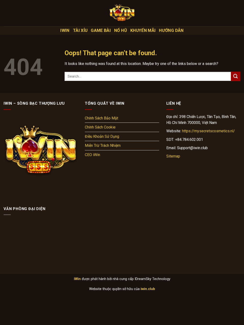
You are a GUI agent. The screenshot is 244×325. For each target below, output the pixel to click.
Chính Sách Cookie (100, 127)
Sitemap (173, 156)
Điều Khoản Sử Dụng (102, 136)
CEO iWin (92, 155)
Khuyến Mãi (143, 30)
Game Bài (101, 30)
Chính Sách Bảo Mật (101, 118)
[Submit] (235, 76)
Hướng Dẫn (171, 30)
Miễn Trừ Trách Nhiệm (103, 145)
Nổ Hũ (120, 30)
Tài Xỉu (80, 30)
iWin (64, 30)
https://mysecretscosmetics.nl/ (208, 131)
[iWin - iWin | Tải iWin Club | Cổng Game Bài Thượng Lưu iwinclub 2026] (122, 13)
